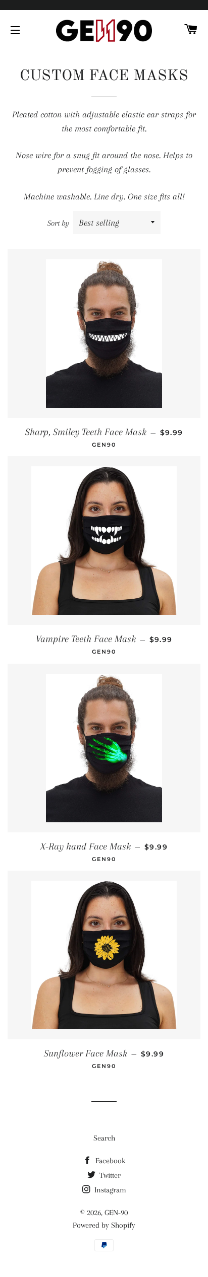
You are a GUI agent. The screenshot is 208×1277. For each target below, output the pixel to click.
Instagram (109, 1189)
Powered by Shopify (104, 1225)
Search (104, 1138)
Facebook (109, 1160)
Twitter (109, 1175)
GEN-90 (116, 1212)
